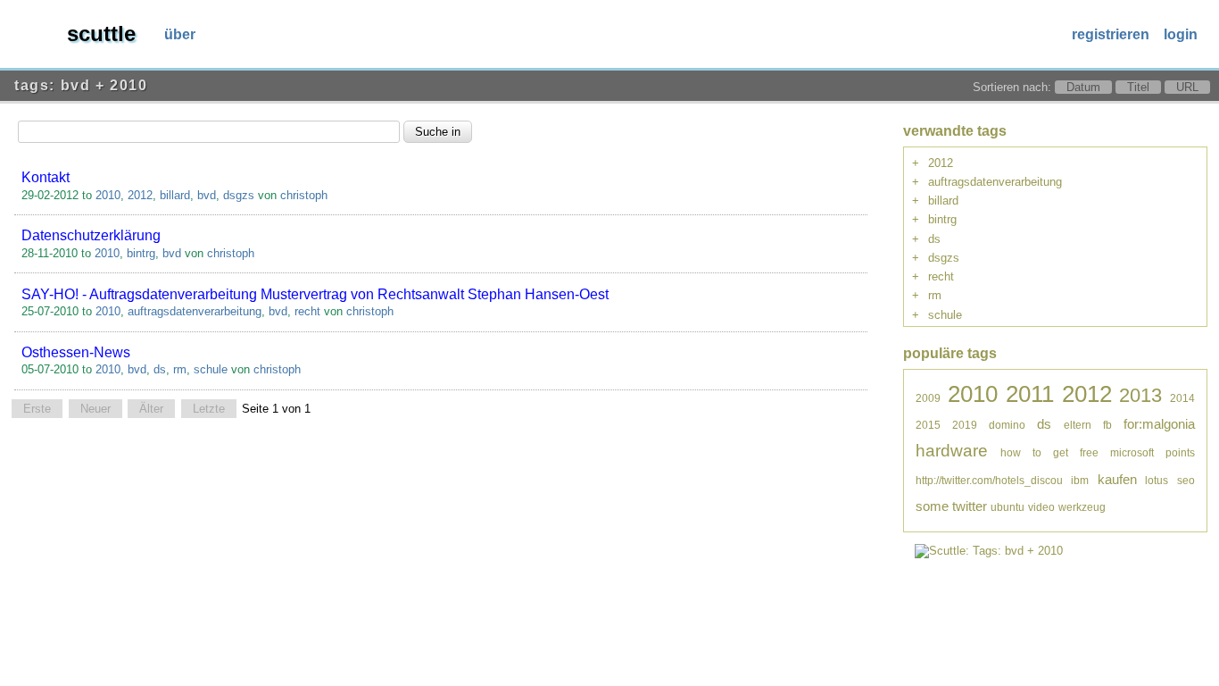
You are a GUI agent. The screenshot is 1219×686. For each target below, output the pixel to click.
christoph (304, 195)
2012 (140, 195)
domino (1007, 425)
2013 (1140, 395)
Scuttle (101, 33)
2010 (107, 195)
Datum (1083, 87)
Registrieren (1110, 34)
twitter (969, 506)
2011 (1030, 393)
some (932, 506)
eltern (1077, 425)
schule (211, 369)
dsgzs (238, 195)
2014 (1182, 398)
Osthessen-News (75, 352)
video (1041, 507)
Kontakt (45, 177)
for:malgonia (1159, 423)
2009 (928, 398)
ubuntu (1007, 507)
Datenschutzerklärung (91, 235)
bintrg (141, 253)
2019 (964, 425)
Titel (1138, 87)
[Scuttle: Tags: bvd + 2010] (989, 550)
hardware (952, 450)
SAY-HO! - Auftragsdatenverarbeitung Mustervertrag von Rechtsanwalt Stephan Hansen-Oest (315, 294)
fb (1107, 425)
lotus (1156, 480)
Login (1181, 34)
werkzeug (1082, 507)
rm (180, 369)
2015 (928, 425)
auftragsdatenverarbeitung (194, 311)
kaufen (1117, 479)
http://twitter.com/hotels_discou (989, 480)
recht (307, 311)
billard (175, 195)
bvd (206, 195)
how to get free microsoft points (1097, 452)
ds (159, 369)
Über (179, 34)
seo (1186, 480)
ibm (1080, 480)
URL (1187, 87)
